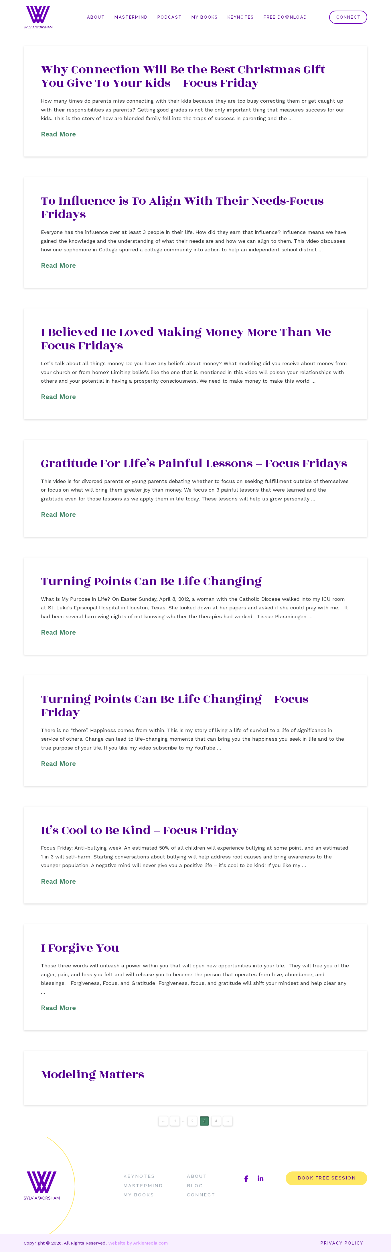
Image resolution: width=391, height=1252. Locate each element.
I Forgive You (80, 948)
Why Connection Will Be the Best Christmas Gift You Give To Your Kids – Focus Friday (183, 76)
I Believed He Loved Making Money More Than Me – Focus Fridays (191, 339)
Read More (58, 134)
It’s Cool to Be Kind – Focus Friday (140, 830)
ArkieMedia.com (150, 1243)
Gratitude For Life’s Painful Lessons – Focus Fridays (194, 463)
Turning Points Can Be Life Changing (151, 581)
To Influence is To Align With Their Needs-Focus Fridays (182, 208)
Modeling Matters (92, 1074)
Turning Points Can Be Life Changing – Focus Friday (175, 706)
